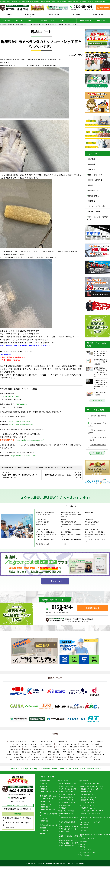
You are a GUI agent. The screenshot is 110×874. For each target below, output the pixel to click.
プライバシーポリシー (88, 852)
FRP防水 (60, 760)
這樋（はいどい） (97, 752)
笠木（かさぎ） (14, 752)
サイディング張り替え (97, 206)
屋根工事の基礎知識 (67, 846)
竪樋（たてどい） (38, 760)
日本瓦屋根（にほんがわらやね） (80, 747)
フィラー (33, 742)
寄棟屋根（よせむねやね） (22, 757)
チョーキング (22, 742)
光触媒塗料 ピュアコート (89, 808)
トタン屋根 (98, 747)
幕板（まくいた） (82, 752)
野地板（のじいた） (95, 749)
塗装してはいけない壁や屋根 (68, 826)
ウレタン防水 (84, 744)
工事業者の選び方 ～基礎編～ (68, 818)
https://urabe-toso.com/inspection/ (30, 440)
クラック (12, 742)
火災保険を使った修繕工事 (48, 825)
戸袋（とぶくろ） (54, 752)
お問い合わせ (83, 847)
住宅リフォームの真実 (66, 811)
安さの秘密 (45, 821)
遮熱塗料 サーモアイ (87, 800)
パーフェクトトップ (87, 803)
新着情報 (84, 841)
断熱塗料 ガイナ (86, 792)
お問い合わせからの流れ (68, 789)
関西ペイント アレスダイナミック (92, 786)
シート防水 (95, 744)
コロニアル (97, 760)
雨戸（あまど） (68, 752)
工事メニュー (44, 784)
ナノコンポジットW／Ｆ (89, 797)
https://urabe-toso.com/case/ (20, 421)
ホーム (9, 14)
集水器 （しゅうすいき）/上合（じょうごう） (21, 754)
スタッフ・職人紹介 (87, 839)
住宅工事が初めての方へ (68, 784)
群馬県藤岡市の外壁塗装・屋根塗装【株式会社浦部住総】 (47, 863)
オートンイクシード (67, 800)
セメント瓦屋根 (61, 747)
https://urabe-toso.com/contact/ (23, 456)
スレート (87, 760)
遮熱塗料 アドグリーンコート (90, 813)
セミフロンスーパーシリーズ (90, 822)
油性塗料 (100, 742)
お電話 (43, 374)
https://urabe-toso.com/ (9, 396)
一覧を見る (98, 400)
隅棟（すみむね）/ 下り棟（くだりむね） (83, 757)
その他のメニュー (85, 855)
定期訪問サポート (66, 808)
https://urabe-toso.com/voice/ (21, 424)
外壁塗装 (6, 20)
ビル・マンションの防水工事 (48, 814)
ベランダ (59, 744)
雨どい (42, 754)
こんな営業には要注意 (67, 822)
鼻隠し (11, 760)
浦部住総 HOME (45, 781)
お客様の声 (45, 830)
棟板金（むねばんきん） (55, 754)
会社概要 (84, 830)
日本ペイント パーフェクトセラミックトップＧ (94, 818)
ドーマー (103, 757)
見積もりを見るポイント (68, 829)
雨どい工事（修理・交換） (48, 796)
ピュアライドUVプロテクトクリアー (92, 811)
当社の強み (84, 827)
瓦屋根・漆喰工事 (66, 20)
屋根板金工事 (93, 190)
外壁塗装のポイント (67, 813)
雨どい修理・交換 (47, 20)
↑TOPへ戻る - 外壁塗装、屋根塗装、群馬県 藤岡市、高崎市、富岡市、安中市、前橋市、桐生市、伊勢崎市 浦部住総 (55, 768)
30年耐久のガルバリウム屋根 (68, 836)
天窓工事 (91, 201)
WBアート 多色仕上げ (88, 794)
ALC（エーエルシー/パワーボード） (82, 742)
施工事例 (43, 828)
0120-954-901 (83, 7)
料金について (44, 818)
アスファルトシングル (73, 760)
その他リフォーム (95, 211)
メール (50, 374)
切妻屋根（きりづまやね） (43, 757)
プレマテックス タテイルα (90, 784)
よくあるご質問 (86, 850)
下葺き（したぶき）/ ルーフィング (73, 749)
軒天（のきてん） (72, 754)
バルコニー (49, 744)
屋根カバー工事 (46, 804)
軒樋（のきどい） (23, 760)
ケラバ (8, 757)
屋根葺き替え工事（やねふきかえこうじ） (37, 749)
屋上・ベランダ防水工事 (49, 792)
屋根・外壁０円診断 (67, 786)
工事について (63, 781)
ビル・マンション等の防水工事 (97, 218)
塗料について (83, 781)
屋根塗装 (19, 20)
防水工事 (31, 20)
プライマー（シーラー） (47, 742)
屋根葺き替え (93, 195)
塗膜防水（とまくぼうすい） (19, 747)
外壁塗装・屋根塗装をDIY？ (68, 840)
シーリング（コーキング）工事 (32, 744)
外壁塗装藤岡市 (97, 474)
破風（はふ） (86, 754)
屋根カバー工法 (85, 20)
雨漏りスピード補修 (67, 792)
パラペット (50, 760)
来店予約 (82, 844)
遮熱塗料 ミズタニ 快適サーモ (92, 789)
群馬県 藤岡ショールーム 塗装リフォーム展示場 (94, 835)
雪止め (57, 749)
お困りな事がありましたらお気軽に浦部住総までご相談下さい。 (25, 345)
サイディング (62, 742)
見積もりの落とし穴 (67, 832)
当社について (56, 581)
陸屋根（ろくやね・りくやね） (42, 747)
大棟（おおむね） (60, 757)
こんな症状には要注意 (67, 803)
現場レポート (45, 833)
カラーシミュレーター (67, 794)
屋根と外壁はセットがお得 (69, 843)
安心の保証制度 (65, 805)
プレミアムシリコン (87, 805)
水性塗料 (15, 744)
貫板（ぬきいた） (99, 754)
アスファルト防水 (71, 744)
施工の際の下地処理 (67, 797)
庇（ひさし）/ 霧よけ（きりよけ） (33, 752)
